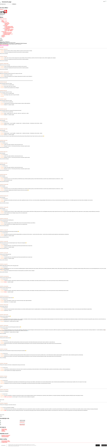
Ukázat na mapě (22, 424)
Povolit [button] (97, 445)
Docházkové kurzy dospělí (7, 32)
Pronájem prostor (4, 442)
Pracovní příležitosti (6, 28)
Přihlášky (3, 35)
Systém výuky (7, 23)
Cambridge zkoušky (6, 34)
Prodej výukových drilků (9, 26)
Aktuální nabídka (4, 429)
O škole (3, 21)
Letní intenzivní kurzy (5, 436)
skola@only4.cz (22, 422)
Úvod (2, 20)
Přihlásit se (2, 9)
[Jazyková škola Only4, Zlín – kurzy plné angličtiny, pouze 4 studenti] (3, 13)
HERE (5, 410)
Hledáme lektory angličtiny (9, 29)
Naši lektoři (3, 431)
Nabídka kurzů (4, 31)
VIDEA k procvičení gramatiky (4, 45)
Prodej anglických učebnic (6, 441)
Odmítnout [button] (104, 445)
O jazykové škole (6, 22)
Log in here (3, 36)
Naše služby (5, 25)
